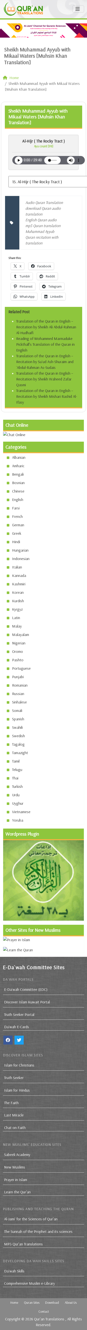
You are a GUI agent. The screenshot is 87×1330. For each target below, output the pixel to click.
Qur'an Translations (49, 1318)
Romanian (20, 685)
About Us (71, 1302)
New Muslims (14, 1167)
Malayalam (20, 634)
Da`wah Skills (14, 1271)
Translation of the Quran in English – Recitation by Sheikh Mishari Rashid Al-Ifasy (46, 396)
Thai (15, 778)
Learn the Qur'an (17, 1191)
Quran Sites (31, 1302)
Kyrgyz (17, 609)
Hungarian (20, 550)
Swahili (17, 727)
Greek (16, 533)
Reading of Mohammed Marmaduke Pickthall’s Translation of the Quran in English (45, 344)
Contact (43, 1311)
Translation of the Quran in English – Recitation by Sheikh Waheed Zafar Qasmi (44, 379)
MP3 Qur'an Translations (23, 1244)
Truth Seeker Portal (19, 1014)
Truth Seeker (14, 1077)
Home (14, 1302)
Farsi (16, 508)
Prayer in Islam (15, 1179)
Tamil (16, 761)
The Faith (11, 1102)
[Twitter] (19, 1040)
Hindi (16, 541)
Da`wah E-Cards (16, 1026)
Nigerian (18, 643)
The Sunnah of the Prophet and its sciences (38, 1231)
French (17, 516)
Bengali (18, 474)
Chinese (18, 491)
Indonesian (20, 558)
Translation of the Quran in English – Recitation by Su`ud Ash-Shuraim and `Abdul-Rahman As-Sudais (44, 361)
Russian (18, 693)
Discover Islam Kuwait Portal (27, 1001)
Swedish (18, 735)
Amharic (18, 465)
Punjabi (18, 676)
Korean (18, 592)
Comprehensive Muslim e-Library (29, 1283)
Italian (17, 567)
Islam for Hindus (17, 1090)
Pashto (17, 659)
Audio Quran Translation (44, 202)
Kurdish (18, 600)
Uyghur (17, 803)
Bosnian (18, 482)
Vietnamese (21, 811)
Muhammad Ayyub (39, 231)
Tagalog (18, 744)
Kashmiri (18, 583)
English (17, 499)
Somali (17, 710)
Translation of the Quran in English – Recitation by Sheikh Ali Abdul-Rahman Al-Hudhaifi (46, 327)
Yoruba (17, 820)
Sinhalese (19, 702)
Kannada (19, 575)
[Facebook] (8, 1040)
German (18, 524)
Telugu (17, 769)
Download (52, 1302)
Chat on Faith (15, 1127)
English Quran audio (41, 219)
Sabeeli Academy (17, 1154)
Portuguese (21, 668)
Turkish (17, 786)
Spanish (18, 718)
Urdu (16, 794)
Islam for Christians (19, 1065)
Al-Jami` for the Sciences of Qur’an (31, 1218)
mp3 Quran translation (42, 225)
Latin (16, 617)
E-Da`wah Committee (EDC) (25, 989)
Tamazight (20, 752)
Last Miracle (14, 1115)
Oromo (17, 651)
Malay (17, 626)
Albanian (18, 457)
